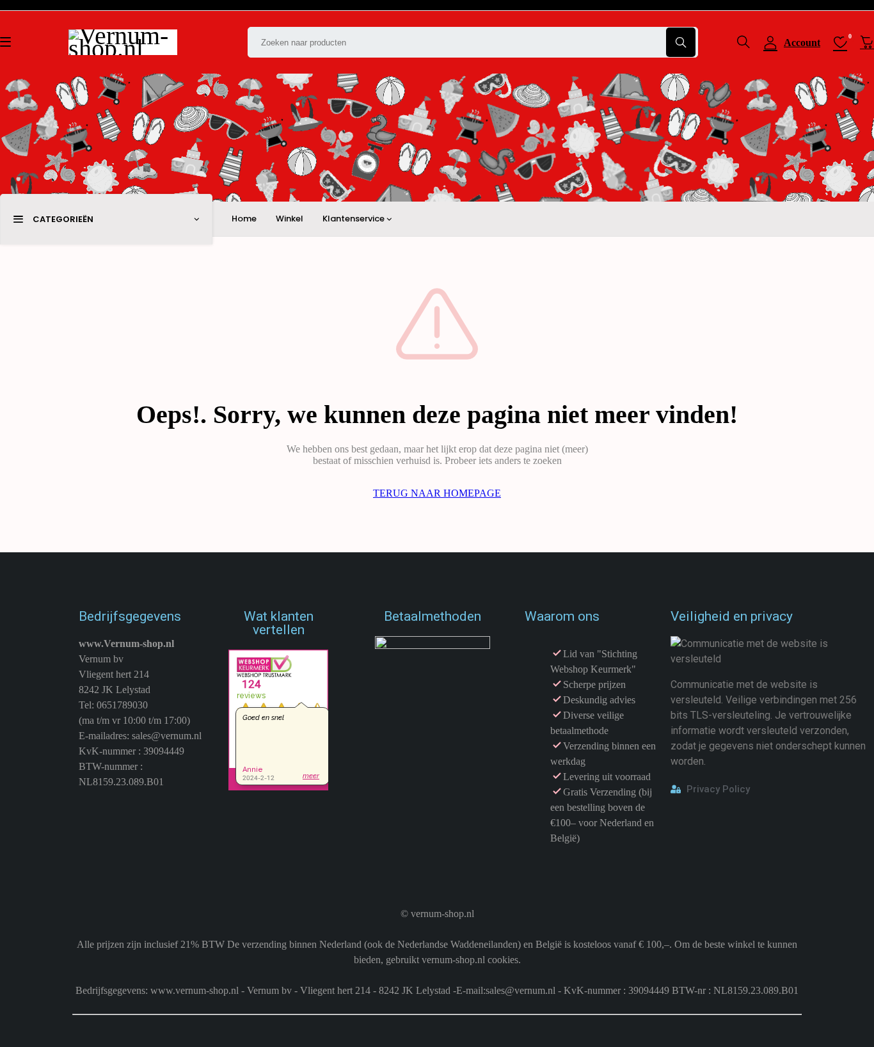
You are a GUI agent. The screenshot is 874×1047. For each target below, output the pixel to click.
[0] (867, 42)
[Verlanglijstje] (840, 42)
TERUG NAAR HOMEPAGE (437, 493)
